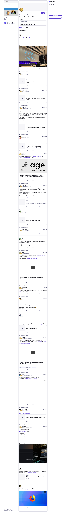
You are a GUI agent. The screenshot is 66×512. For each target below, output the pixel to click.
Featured (26, 27)
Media (23, 27)
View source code (9, 510)
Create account (55, 15)
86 (19, 16)
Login (55, 17)
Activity (20, 27)
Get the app (10, 509)
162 (24, 16)
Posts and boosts (22, 30)
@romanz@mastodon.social (23, 14)
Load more (33, 510)
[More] (46, 68)
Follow (43, 13)
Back (21, 1)
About (8, 509)
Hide (45, 47)
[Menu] (46, 13)
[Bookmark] (39, 68)
